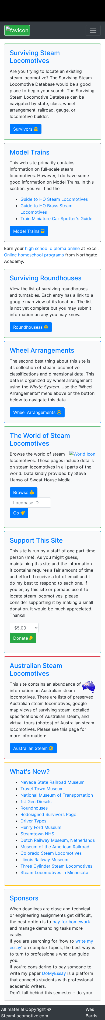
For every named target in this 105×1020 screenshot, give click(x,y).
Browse (21, 492)
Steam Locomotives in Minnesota (54, 872)
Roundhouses (34, 808)
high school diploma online (52, 248)
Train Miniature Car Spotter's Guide (56, 218)
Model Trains (27, 231)
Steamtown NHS (37, 833)
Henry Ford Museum (40, 827)
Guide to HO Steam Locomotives (54, 199)
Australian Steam (31, 748)
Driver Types (33, 821)
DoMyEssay (54, 973)
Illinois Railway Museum (44, 859)
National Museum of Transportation (56, 795)
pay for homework (71, 921)
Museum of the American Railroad (54, 846)
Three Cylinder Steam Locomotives (56, 866)
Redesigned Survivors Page (48, 814)
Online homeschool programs (34, 254)
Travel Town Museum (42, 788)
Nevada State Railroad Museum (52, 782)
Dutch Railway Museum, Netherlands (57, 840)
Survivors (23, 129)
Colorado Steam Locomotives (51, 853)
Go (16, 513)
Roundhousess (28, 327)
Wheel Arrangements (35, 412)
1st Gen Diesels (35, 801)
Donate (21, 638)
